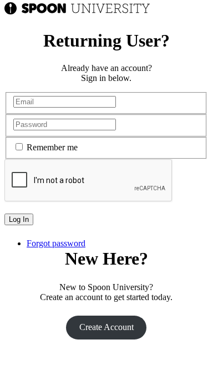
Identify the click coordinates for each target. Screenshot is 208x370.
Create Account (106, 327)
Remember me (52, 147)
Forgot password (56, 243)
